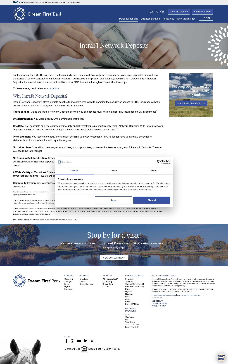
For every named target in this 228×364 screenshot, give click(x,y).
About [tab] (153, 170)
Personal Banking (128, 18)
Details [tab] (114, 170)
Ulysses (128, 291)
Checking (68, 279)
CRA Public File (157, 297)
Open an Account (179, 11)
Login (206, 18)
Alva (127, 314)
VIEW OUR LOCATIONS (114, 258)
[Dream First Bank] (38, 13)
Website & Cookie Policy (167, 295)
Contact (106, 286)
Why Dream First (186, 18)
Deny (113, 200)
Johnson (129, 281)
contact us (53, 88)
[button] (221, 357)
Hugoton (129, 294)
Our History (107, 281)
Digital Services (86, 284)
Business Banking (150, 18)
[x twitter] (92, 341)
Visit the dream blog (191, 103)
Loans (67, 284)
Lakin (127, 301)
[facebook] (66, 341)
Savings (67, 281)
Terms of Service (183, 295)
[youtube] (79, 341)
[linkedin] (85, 341)
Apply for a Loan (202, 11)
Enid (127, 319)
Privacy (154, 295)
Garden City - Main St (134, 284)
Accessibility (195, 295)
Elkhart (128, 296)
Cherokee (129, 317)
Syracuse (129, 279)
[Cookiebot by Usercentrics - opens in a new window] (158, 162)
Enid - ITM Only (132, 327)
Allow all (152, 200)
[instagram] (72, 341)
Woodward (130, 322)
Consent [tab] (74, 170)
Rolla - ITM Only (132, 304)
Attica (127, 299)
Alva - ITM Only (132, 324)
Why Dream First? (110, 279)
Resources (168, 18)
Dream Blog (108, 284)
